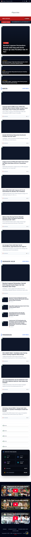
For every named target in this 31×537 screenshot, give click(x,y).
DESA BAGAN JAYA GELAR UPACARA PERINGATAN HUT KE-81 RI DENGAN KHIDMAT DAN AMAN (17, 314)
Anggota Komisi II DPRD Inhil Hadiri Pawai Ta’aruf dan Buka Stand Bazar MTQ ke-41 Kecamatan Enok (15, 163)
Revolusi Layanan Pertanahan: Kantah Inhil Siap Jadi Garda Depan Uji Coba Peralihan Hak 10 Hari (15, 48)
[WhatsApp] (29, 1)
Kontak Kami (15, 530)
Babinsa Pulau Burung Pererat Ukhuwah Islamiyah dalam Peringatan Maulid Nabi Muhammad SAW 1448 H (13, 218)
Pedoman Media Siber (23, 529)
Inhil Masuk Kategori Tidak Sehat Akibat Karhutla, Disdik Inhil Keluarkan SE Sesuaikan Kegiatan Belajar (15, 62)
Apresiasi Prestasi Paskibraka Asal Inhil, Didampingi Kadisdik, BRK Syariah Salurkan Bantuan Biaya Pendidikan (19, 299)
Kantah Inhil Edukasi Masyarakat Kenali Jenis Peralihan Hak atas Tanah (14, 72)
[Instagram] (24, 1)
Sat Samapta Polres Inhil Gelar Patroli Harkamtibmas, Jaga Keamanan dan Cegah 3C (14, 245)
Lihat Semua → (26, 88)
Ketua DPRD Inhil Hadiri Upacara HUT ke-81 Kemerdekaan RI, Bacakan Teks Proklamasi (13, 190)
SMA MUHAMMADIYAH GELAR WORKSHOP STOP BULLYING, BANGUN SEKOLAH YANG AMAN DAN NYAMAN (15, 381)
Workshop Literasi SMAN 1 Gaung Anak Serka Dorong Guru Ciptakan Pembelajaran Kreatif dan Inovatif (15, 409)
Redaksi (5, 529)
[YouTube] (26, 1)
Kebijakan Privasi (12, 529)
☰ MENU (27, 18)
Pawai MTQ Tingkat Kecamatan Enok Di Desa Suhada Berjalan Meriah (19, 306)
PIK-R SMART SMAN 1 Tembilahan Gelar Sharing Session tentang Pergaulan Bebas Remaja (14, 82)
